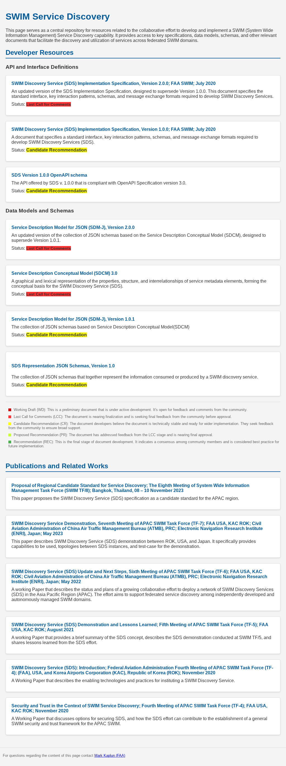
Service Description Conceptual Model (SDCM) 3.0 (64, 273)
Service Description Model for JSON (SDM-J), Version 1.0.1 (73, 319)
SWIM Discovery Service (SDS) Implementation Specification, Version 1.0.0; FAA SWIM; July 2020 (113, 129)
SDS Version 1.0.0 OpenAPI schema (49, 175)
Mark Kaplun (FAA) (109, 755)
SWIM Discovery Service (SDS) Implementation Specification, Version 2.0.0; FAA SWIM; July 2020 (113, 83)
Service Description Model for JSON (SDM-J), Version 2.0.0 (73, 227)
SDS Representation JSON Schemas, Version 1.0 (63, 365)
